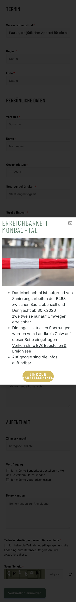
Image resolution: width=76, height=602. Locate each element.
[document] (38, 301)
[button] (70, 223)
